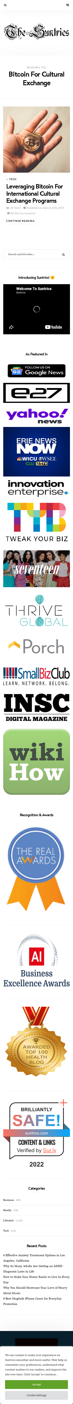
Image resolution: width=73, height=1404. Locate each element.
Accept (36, 1384)
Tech (13, 179)
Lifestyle (8, 1220)
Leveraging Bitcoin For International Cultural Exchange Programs (34, 193)
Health (7, 1210)
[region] (36, 1375)
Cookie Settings (36, 1395)
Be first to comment (22, 213)
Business (8, 1200)
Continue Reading (21, 221)
